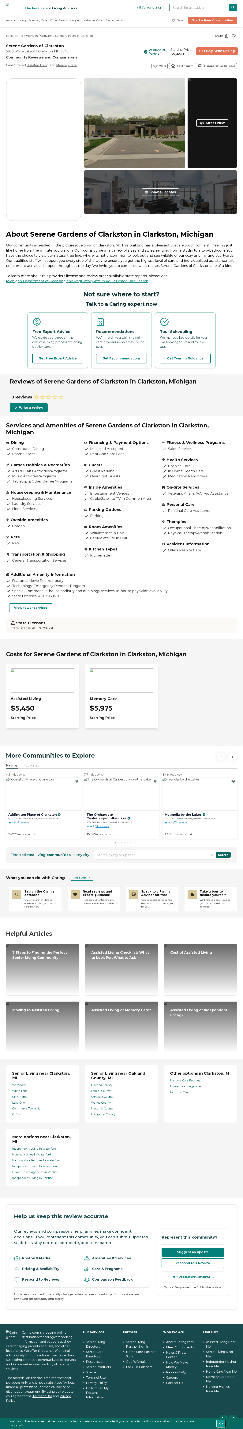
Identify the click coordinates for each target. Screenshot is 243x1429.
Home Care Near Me (221, 1371)
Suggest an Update (193, 1252)
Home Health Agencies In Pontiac (35, 1172)
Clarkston (46, 35)
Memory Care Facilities (185, 1080)
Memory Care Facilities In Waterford (36, 1160)
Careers (172, 1377)
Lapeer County (101, 1091)
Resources (94, 1362)
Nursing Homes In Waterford (31, 1154)
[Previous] (221, 756)
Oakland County (101, 1085)
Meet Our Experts (180, 1347)
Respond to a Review (193, 1263)
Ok (221, 1423)
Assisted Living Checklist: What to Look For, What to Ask (120, 955)
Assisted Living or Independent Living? (198, 1012)
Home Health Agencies (185, 1086)
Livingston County (103, 1114)
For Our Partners (139, 1367)
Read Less (80, 877)
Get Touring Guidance (185, 358)
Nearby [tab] (12, 765)
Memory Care (66, 65)
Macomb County (102, 1108)
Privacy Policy (96, 1383)
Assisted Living (38, 65)
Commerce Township (26, 1108)
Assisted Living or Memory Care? (121, 1010)
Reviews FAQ (176, 1372)
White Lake (20, 1091)
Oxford (16, 1114)
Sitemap (92, 1372)
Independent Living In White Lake (35, 1166)
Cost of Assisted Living (191, 952)
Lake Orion (19, 1102)
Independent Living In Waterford (34, 1148)
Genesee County (102, 1096)
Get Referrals (136, 1362)
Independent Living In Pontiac (32, 1178)
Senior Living (14, 35)
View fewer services (30, 608)
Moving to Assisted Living (35, 1010)
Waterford (19, 1085)
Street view (215, 123)
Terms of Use (42, 1396)
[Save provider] (233, 36)
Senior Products (98, 1367)
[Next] (232, 756)
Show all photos (163, 192)
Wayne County (101, 1102)
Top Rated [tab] (32, 765)
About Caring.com (180, 1342)
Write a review (31, 407)
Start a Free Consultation (212, 20)
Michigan (32, 35)
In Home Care (179, 1092)
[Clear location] (212, 855)
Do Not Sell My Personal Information (97, 1392)
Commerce (19, 1096)
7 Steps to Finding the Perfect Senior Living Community (39, 955)
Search (223, 855)
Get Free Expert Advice (58, 358)
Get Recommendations (121, 358)
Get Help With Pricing (217, 51)
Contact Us (174, 1383)
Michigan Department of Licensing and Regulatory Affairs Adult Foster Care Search (77, 281)
